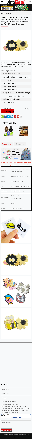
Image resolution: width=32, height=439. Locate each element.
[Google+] (18, 116)
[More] (2, 116)
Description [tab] (20, 144)
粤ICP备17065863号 (16, 437)
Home (2, 13)
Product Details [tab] (7, 144)
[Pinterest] (15, 116)
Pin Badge (8, 13)
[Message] (21, 116)
